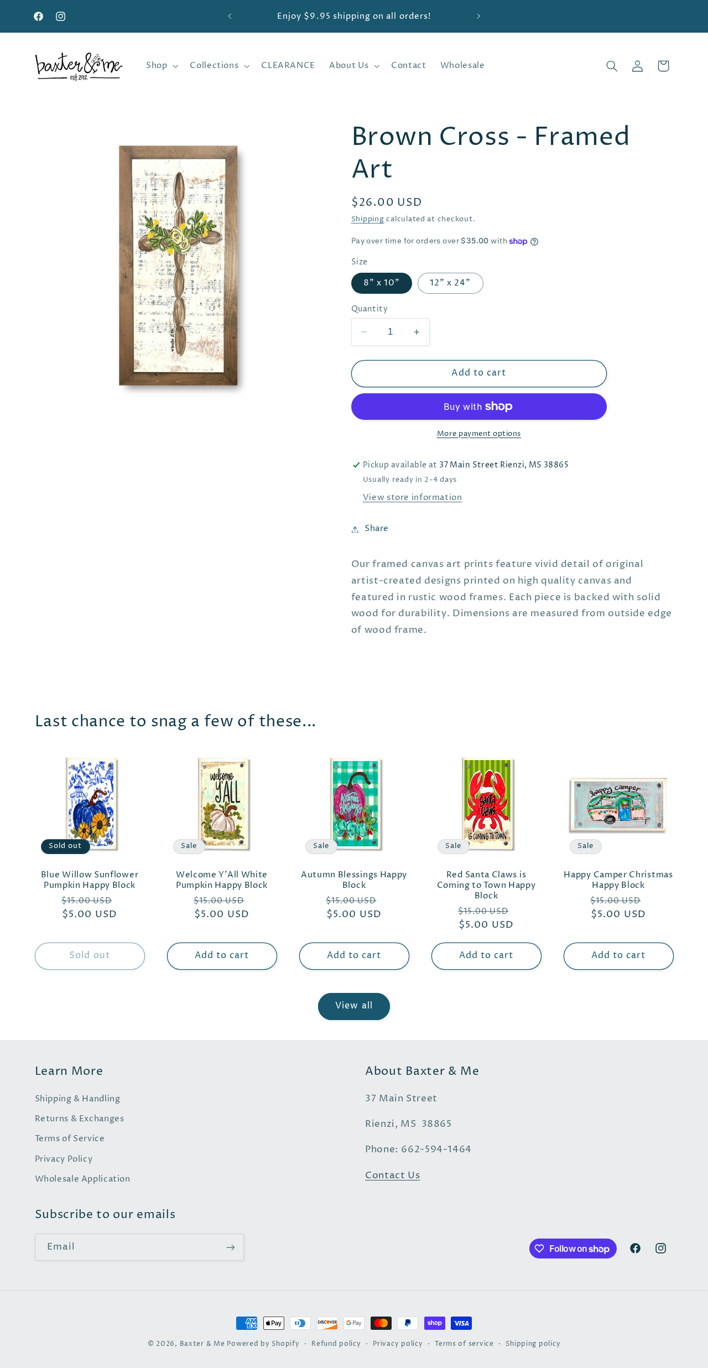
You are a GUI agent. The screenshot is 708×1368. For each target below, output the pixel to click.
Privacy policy (398, 1344)
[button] (161, 66)
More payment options (479, 434)
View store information (412, 497)
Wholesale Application (83, 1179)
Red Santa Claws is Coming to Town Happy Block (486, 885)
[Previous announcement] (229, 17)
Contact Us (392, 1175)
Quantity (369, 309)
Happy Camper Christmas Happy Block (618, 880)
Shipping (367, 219)
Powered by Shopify (263, 1344)
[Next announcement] (478, 17)
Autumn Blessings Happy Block (354, 880)
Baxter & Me (202, 1344)
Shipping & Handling (78, 1099)
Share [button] (377, 528)
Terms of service (464, 1344)
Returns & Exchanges (79, 1119)
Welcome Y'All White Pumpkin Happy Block (222, 880)
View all (353, 1006)
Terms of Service (70, 1139)
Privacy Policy (64, 1159)
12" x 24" (450, 283)
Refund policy (336, 1344)
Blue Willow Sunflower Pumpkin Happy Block (90, 880)
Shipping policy (533, 1344)
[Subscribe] (230, 1247)
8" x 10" (381, 283)
